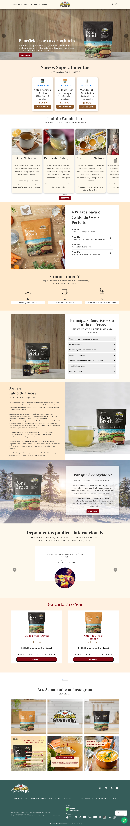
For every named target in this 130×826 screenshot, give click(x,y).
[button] (17, 4)
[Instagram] (100, 788)
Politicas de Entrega (64, 798)
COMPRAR (32, 57)
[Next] (126, 36)
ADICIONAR (41, 106)
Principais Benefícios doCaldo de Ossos (92, 322)
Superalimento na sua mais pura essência (92, 330)
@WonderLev (65, 694)
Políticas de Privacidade (41, 798)
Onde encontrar (103, 798)
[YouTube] (117, 788)
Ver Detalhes (42, 85)
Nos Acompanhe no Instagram (65, 689)
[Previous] (4, 36)
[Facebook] (112, 788)
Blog (115, 798)
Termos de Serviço (21, 798)
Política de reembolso (84, 798)
